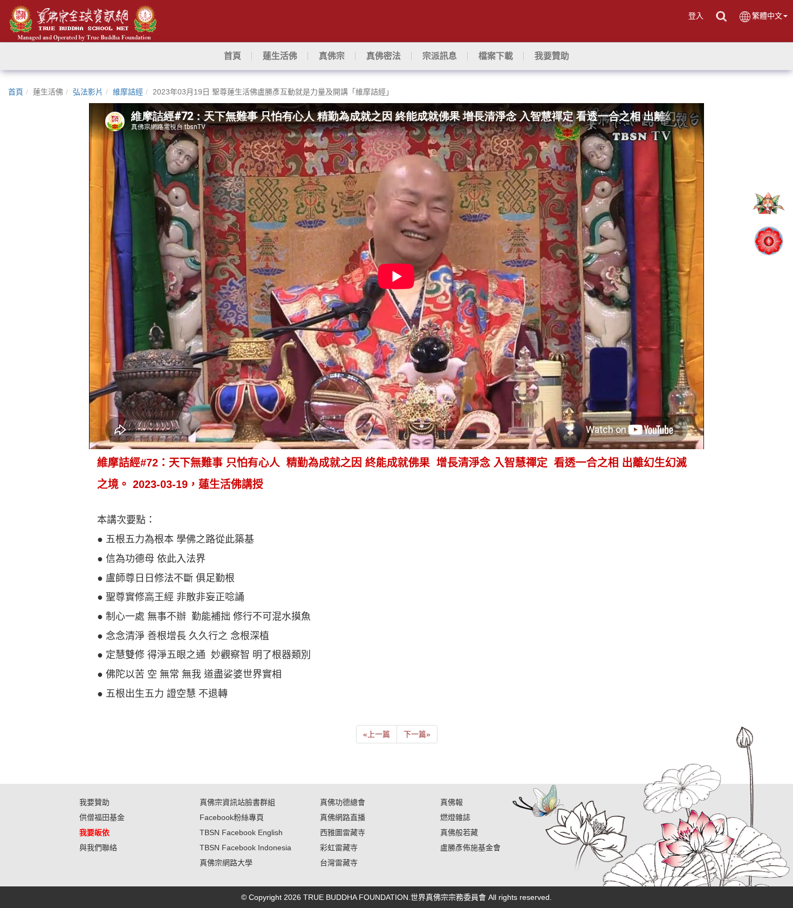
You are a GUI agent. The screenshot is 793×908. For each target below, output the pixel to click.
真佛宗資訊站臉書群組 (237, 802)
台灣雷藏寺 (339, 862)
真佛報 (451, 802)
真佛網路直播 (342, 817)
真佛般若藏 (459, 832)
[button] (280, 56)
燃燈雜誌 (455, 817)
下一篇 (417, 734)
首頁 (15, 91)
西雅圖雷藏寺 (342, 832)
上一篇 (376, 734)
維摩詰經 (128, 91)
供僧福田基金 (102, 817)
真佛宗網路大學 (226, 862)
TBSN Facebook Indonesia (245, 847)
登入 (695, 15)
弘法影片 (88, 91)
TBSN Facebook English (241, 832)
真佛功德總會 (342, 802)
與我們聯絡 (98, 847)
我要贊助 (94, 802)
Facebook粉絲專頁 (232, 817)
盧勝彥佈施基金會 (470, 847)
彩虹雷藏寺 (339, 847)
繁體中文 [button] (767, 15)
